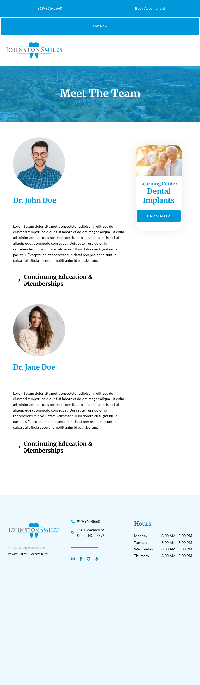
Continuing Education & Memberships (58, 280)
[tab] (69, 280)
